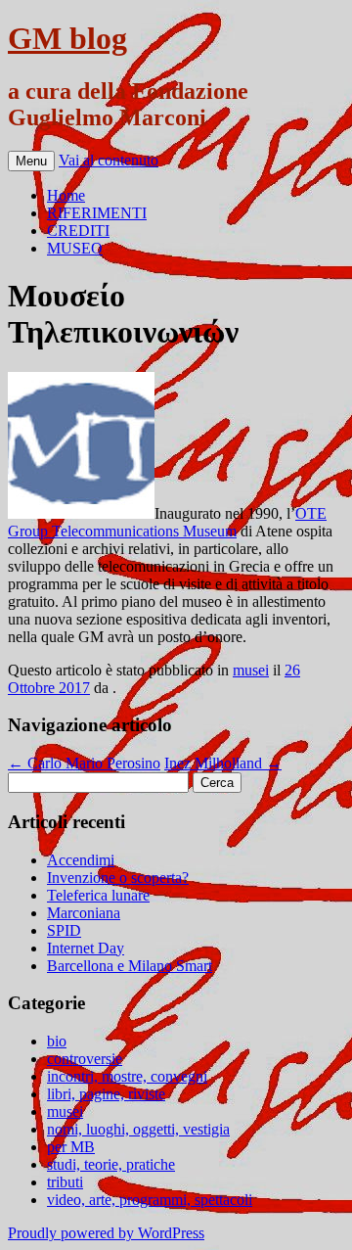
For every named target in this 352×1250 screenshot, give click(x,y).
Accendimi (80, 860)
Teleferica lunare (98, 895)
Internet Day (85, 948)
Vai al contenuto (108, 160)
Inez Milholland (223, 763)
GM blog (67, 38)
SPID (64, 930)
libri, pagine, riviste (106, 1094)
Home (66, 195)
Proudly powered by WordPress (106, 1233)
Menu (31, 161)
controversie (84, 1058)
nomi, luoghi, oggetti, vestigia (138, 1129)
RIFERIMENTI (97, 213)
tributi (65, 1182)
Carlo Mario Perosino (84, 763)
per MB (71, 1146)
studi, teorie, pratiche (111, 1164)
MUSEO (75, 248)
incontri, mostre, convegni (127, 1076)
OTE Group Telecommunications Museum (167, 522)
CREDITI (78, 230)
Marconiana (83, 912)
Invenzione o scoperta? (118, 877)
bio (56, 1041)
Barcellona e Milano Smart (129, 965)
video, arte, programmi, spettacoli (149, 1199)
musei (251, 670)
